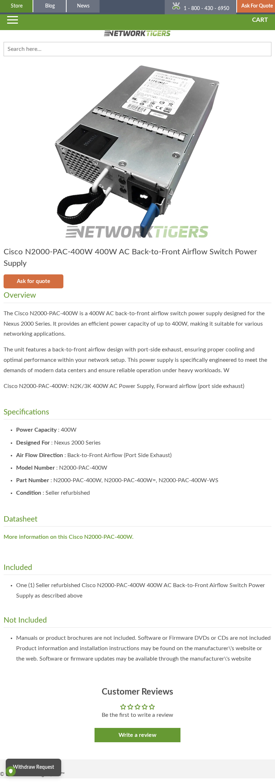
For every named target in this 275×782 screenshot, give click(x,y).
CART (260, 20)
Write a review (137, 735)
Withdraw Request (33, 767)
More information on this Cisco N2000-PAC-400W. (69, 537)
